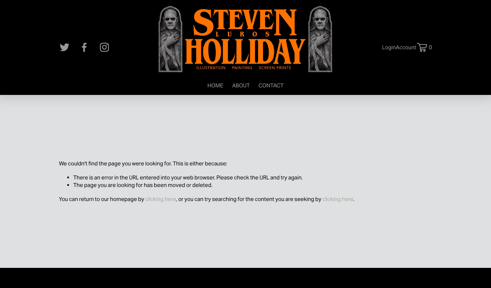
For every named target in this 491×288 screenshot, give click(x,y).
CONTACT (271, 85)
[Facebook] (84, 47)
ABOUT (241, 85)
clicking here (160, 199)
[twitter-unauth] (64, 47)
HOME (215, 85)
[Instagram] (104, 47)
